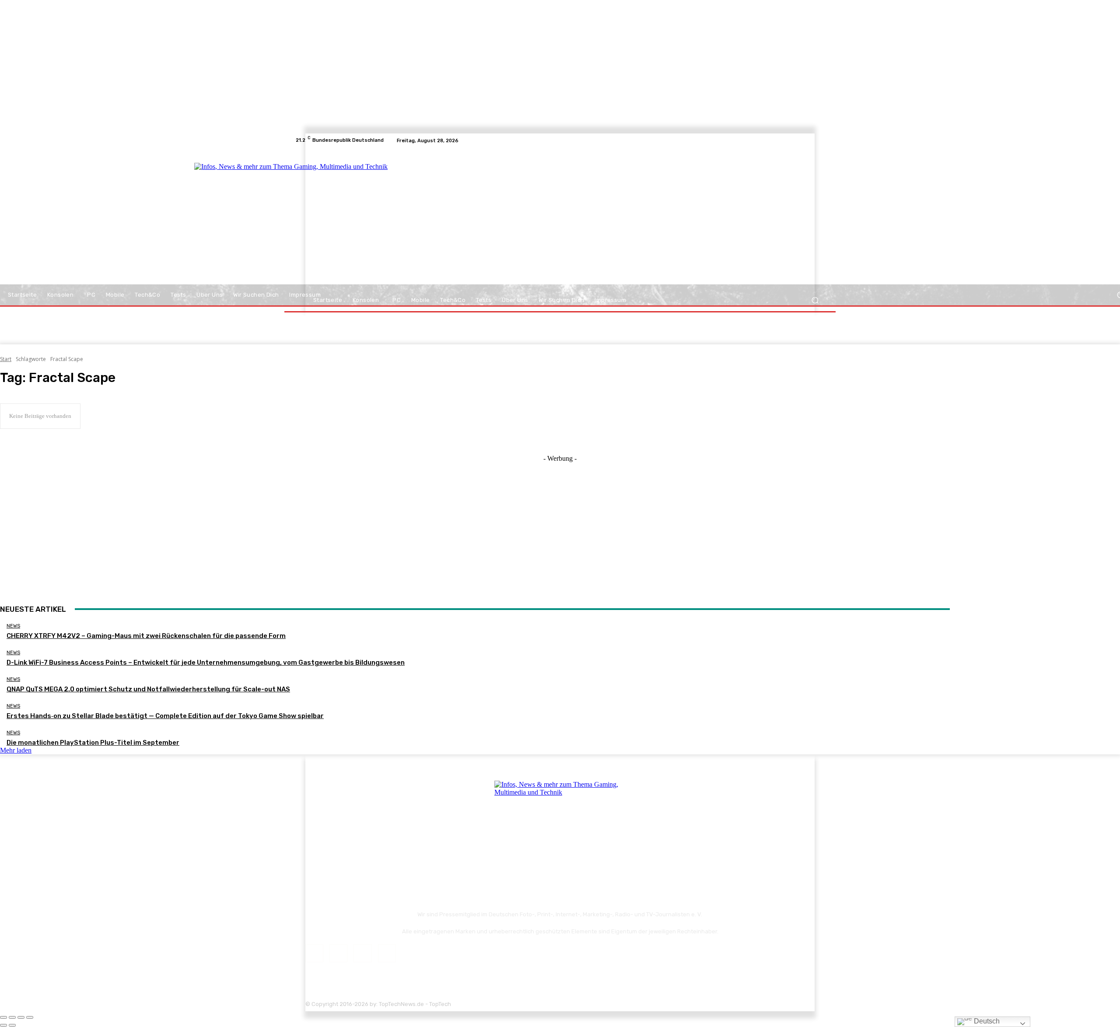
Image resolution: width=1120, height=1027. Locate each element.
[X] (809, 140)
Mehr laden (16, 750)
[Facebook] (788, 140)
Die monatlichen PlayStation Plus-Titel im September (93, 743)
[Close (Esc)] (3, 1017)
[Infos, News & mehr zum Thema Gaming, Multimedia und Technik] (381, 219)
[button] (815, 300)
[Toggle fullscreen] (21, 1017)
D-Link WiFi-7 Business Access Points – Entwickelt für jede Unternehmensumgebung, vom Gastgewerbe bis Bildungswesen (206, 662)
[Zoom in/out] (29, 1017)
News (13, 626)
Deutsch (986, 1021)
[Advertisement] (636, 219)
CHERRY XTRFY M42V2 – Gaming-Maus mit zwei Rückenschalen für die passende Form (146, 636)
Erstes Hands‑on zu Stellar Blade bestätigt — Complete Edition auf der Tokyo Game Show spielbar (165, 716)
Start (5, 359)
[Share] (12, 1017)
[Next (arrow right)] (12, 1025)
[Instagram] (799, 140)
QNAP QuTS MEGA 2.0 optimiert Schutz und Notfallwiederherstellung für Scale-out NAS (148, 689)
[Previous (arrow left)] (3, 1025)
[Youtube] (820, 140)
